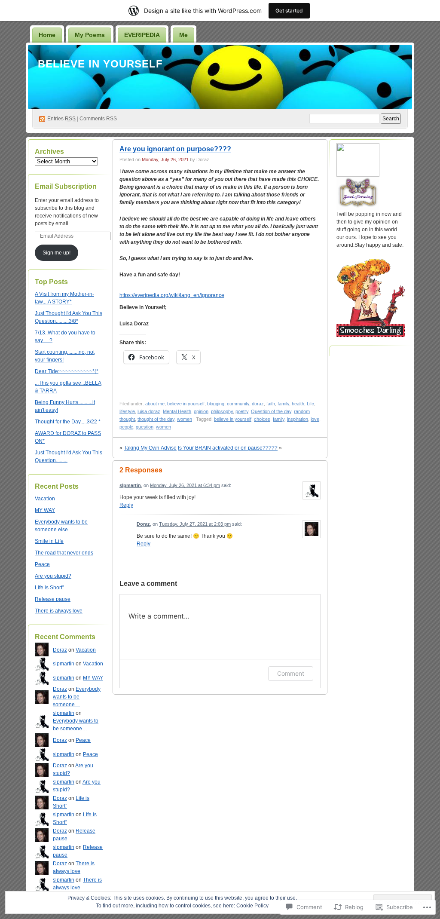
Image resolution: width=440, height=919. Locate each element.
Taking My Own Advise (150, 448)
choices (262, 419)
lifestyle (127, 411)
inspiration (297, 419)
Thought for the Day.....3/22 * (68, 422)
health (298, 403)
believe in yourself (186, 403)
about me (155, 403)
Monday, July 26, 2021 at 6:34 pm (185, 485)
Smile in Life (49, 541)
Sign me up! (56, 253)
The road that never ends (64, 553)
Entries (61, 119)
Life (310, 403)
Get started (289, 10)
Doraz (60, 650)
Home (47, 34)
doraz (258, 403)
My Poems (90, 34)
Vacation (45, 499)
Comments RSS (98, 119)
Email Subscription (66, 186)
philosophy (222, 411)
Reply (126, 505)
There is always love (58, 611)
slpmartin (63, 664)
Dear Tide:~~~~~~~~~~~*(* (66, 371)
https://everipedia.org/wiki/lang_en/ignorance (171, 295)
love (315, 419)
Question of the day (271, 411)
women (184, 419)
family (283, 403)
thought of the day (156, 419)
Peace (42, 564)
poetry (241, 411)
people (126, 426)
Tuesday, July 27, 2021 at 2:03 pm (195, 524)
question (144, 426)
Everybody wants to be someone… (77, 697)
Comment (290, 673)
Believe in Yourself (100, 64)
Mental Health (177, 411)
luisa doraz (149, 411)
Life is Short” (49, 588)
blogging (215, 403)
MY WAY (45, 510)
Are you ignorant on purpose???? (175, 149)
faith (270, 403)
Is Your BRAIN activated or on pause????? (228, 448)
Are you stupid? (53, 576)
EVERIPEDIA (142, 34)
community (238, 403)
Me (183, 34)
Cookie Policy (252, 906)
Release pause (52, 599)
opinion (201, 411)
